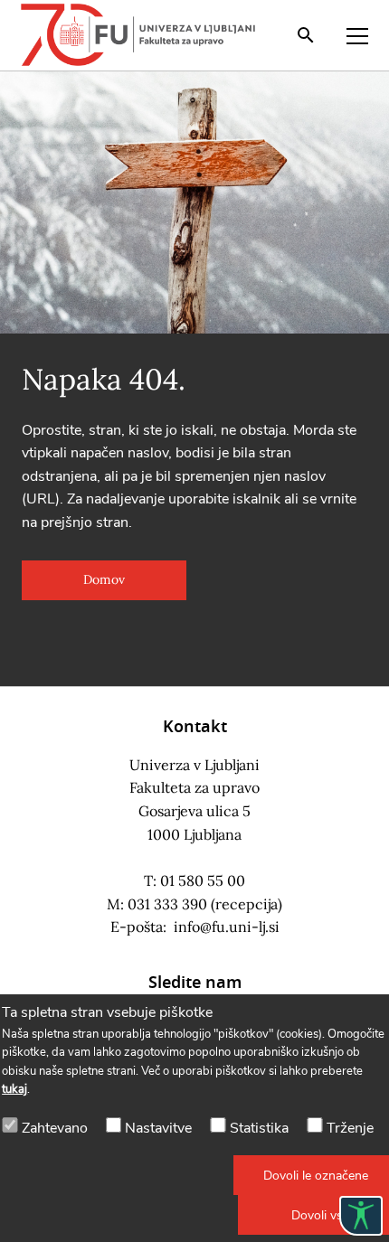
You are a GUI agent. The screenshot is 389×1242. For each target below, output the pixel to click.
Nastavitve (158, 1128)
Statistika (259, 1128)
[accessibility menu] (361, 1216)
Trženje (350, 1128)
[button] (104, 580)
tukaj (14, 1089)
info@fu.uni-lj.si (227, 926)
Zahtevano (55, 1128)
